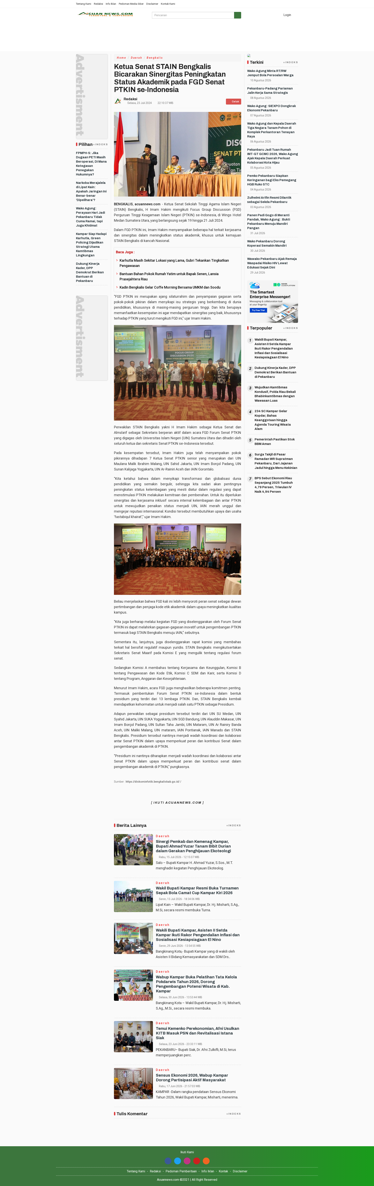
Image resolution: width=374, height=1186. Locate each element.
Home (83, 37)
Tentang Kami (83, 3)
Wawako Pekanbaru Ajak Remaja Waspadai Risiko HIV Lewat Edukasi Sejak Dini (272, 263)
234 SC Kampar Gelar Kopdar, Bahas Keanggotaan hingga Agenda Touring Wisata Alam (273, 419)
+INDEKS (100, 144)
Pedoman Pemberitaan (181, 1171)
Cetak (235, 101)
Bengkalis (155, 57)
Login (287, 15)
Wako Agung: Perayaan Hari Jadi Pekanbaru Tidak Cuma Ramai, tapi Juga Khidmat (90, 217)
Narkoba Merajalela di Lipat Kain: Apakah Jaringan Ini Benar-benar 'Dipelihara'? (91, 191)
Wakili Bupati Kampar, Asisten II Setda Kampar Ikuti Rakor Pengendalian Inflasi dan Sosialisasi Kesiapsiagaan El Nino (198, 935)
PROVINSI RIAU (126, 37)
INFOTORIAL (207, 37)
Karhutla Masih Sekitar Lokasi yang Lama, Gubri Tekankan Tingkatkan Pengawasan (174, 263)
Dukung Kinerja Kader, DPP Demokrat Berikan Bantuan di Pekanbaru (90, 272)
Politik (81, 46)
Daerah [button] (246, 37)
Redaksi (98, 3)
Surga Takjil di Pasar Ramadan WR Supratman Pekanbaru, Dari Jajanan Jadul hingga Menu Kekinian (276, 461)
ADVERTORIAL (181, 37)
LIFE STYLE (101, 37)
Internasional (270, 37)
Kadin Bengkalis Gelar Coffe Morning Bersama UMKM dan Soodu (170, 287)
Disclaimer (152, 3)
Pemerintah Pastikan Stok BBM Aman (275, 442)
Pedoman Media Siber (131, 3)
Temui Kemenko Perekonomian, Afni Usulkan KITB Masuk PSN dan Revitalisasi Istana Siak (197, 1033)
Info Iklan (111, 3)
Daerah (136, 57)
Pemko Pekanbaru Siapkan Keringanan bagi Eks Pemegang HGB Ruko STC (271, 180)
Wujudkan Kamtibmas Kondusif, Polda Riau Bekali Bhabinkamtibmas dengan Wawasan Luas (275, 394)
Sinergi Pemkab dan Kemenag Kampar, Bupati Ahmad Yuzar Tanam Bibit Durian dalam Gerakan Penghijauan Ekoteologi (193, 846)
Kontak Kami (168, 3)
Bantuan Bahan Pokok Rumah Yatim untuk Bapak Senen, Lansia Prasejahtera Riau (169, 276)
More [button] (94, 46)
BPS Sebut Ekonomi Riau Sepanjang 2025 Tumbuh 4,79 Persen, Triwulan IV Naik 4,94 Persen (274, 485)
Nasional (228, 37)
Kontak (223, 1171)
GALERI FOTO (154, 37)
